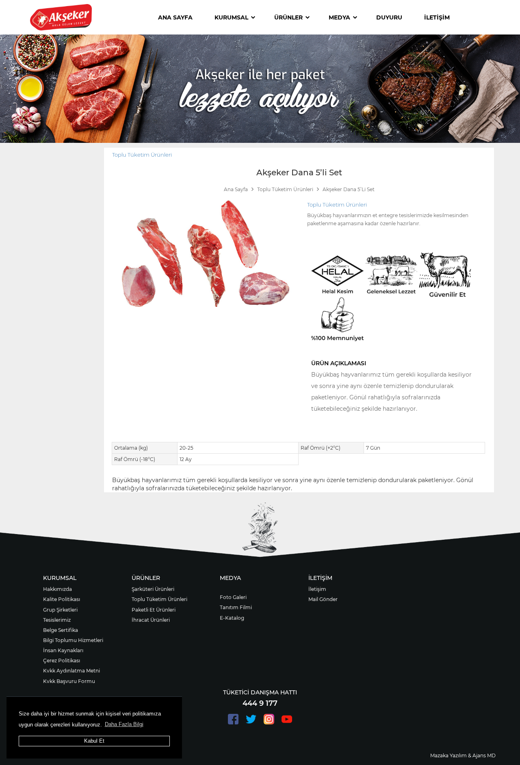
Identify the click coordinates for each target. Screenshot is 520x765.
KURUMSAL (231, 17)
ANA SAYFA (175, 17)
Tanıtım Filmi (236, 607)
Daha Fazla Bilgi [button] (124, 724)
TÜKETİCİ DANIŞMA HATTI (260, 692)
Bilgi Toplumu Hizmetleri (73, 640)
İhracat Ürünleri (151, 620)
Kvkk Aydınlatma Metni (71, 671)
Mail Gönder (323, 599)
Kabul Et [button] (94, 741)
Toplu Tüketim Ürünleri (142, 154)
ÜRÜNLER (288, 17)
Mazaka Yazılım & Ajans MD (463, 755)
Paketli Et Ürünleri (154, 610)
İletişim (317, 589)
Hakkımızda (57, 589)
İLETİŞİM (437, 17)
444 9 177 (260, 703)
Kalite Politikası (61, 599)
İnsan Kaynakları (63, 650)
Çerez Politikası (61, 660)
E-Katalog (232, 618)
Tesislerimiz (57, 620)
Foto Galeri (233, 597)
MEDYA (339, 17)
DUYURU (389, 17)
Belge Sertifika (60, 630)
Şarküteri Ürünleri (153, 589)
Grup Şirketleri (60, 610)
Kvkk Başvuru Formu (69, 681)
